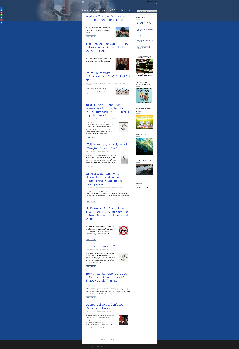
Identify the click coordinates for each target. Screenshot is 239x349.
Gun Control (111, 23)
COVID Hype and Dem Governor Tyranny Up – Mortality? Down (145, 35)
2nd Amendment (93, 23)
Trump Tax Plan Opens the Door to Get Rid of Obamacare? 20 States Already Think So (107, 277)
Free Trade (115, 83)
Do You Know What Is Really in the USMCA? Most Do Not (108, 76)
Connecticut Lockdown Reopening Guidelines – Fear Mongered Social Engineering (143, 47)
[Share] (1, 22)
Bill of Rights (100, 23)
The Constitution (115, 118)
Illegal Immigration (105, 151)
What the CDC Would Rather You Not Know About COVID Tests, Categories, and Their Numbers (145, 24)
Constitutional (106, 23)
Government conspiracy (101, 187)
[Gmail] (1, 20)
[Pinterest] (1, 12)
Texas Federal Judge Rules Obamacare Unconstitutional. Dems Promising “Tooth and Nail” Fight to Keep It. (108, 110)
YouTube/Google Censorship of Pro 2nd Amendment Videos (107, 17)
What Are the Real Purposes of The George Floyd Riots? (145, 41)
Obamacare (108, 118)
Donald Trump (109, 83)
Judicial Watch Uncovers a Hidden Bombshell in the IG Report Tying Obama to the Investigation (104, 179)
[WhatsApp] (1, 15)
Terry (88, 23)
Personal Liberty (105, 249)
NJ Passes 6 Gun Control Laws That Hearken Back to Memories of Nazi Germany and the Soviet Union (107, 213)
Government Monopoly (106, 284)
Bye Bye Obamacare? (100, 246)
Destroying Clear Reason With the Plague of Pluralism (145, 30)
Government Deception (100, 54)
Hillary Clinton (119, 187)
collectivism (92, 151)
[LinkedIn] (1, 17)
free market (98, 284)
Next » (112, 339)
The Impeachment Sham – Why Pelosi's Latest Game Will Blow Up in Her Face (107, 47)
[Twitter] (1, 10)
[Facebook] (1, 7)
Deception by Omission (101, 83)
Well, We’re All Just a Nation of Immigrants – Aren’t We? (106, 146)
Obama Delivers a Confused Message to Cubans (105, 306)
